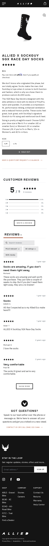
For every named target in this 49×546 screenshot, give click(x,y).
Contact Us (38, 492)
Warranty (37, 500)
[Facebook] (11, 479)
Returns (37, 496)
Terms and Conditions (29, 541)
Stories (21, 492)
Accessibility (17, 541)
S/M (5, 144)
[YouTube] (18, 479)
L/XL (15, 144)
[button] (25, 199)
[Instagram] (3, 479)
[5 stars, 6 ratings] (9, 64)
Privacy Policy (6, 541)
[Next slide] (44, 29)
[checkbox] (10, 255)
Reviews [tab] (13, 234)
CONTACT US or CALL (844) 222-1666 (23, 427)
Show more (24, 386)
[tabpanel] (24, 316)
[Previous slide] (4, 29)
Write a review (24, 223)
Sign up (40, 469)
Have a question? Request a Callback (20, 160)
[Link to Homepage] (5, 447)
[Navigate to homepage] (24, 3)
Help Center (39, 504)
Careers (21, 496)
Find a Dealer (8, 520)
